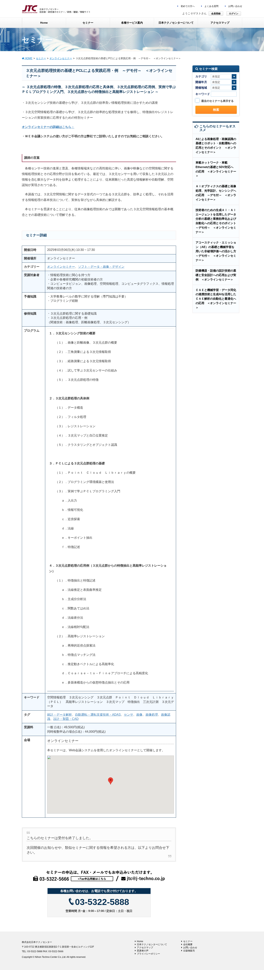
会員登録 (216, 13)
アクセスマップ (145, 947)
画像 (139, 714)
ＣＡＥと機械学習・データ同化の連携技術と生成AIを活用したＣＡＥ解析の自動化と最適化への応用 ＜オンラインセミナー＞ (216, 298)
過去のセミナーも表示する (217, 100)
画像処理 (152, 714)
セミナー (187, 941)
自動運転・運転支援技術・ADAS (98, 714)
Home (140, 941)
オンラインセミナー (61, 266)
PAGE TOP (254, 937)
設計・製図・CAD (66, 718)
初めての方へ (187, 6)
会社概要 (187, 944)
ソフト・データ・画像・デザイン (101, 266)
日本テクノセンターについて (152, 944)
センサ (128, 714)
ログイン (233, 13)
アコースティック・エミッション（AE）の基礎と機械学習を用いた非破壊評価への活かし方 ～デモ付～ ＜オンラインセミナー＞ (217, 251)
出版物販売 (189, 950)
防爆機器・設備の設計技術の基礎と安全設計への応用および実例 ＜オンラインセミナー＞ (216, 275)
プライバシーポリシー (148, 953)
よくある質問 (211, 6)
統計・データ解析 (59, 714)
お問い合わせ (235, 6)
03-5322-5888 (102, 902)
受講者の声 (142, 950)
